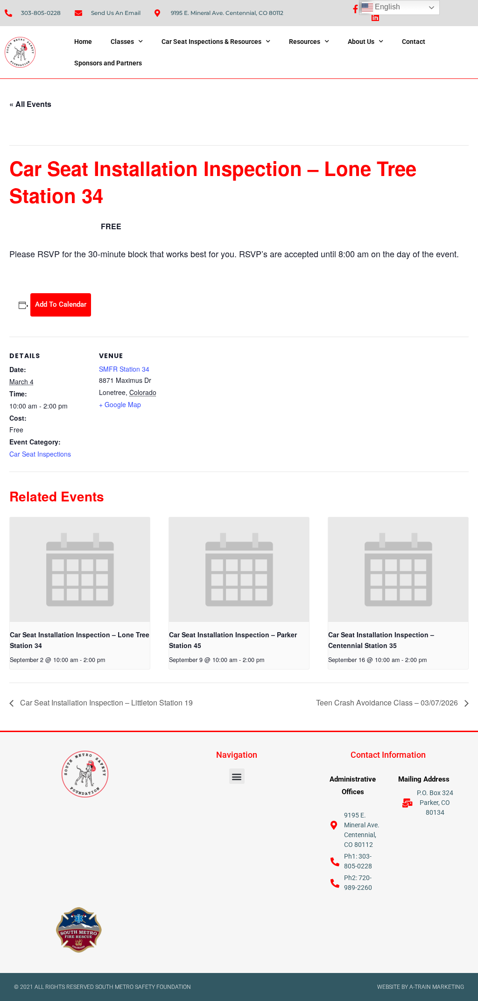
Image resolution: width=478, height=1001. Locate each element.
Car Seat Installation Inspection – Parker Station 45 (233, 640)
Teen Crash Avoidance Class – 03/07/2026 (388, 702)
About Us (361, 41)
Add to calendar (60, 304)
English (386, 7)
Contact (413, 41)
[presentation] (80, 569)
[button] (237, 776)
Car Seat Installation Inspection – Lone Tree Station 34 (79, 640)
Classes (122, 41)
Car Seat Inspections (40, 453)
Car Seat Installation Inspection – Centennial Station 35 (381, 640)
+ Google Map (120, 404)
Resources (304, 41)
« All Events (30, 104)
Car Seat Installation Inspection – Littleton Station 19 (105, 702)
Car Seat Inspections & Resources (211, 41)
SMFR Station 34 (124, 369)
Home (83, 41)
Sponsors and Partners (108, 63)
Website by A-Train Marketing (420, 987)
